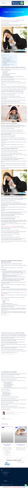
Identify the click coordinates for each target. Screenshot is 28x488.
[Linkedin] (25, 7)
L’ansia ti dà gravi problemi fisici (7, 59)
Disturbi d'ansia (5, 62)
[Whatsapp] (26, 485)
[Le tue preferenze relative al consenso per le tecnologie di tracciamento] (26, 486)
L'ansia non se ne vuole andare (7, 58)
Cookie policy (5, 476)
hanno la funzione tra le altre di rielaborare (9, 226)
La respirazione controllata (5, 65)
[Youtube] (27, 7)
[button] (1, 7)
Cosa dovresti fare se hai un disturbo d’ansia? (8, 64)
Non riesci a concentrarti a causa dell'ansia (8, 60)
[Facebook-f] (23, 7)
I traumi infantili (5, 63)
